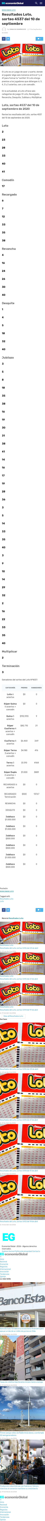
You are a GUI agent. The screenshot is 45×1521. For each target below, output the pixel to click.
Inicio (2, 1259)
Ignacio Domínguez (18, 29)
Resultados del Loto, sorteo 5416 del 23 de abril (19, 948)
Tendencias (4, 1274)
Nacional (3, 1262)
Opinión (3, 1277)
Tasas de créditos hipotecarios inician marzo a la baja (21, 1382)
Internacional (5, 1269)
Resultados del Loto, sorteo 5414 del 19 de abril (19, 1010)
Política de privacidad (23, 1251)
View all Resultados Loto (13, 1016)
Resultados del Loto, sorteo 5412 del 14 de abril (19, 1221)
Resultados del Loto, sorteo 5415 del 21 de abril (19, 979)
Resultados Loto (9, 10)
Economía (4, 1264)
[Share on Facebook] (4, 39)
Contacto (36, 1251)
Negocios (3, 1267)
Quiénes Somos (8, 1251)
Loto (2, 901)
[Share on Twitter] (8, 39)
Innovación (4, 1272)
